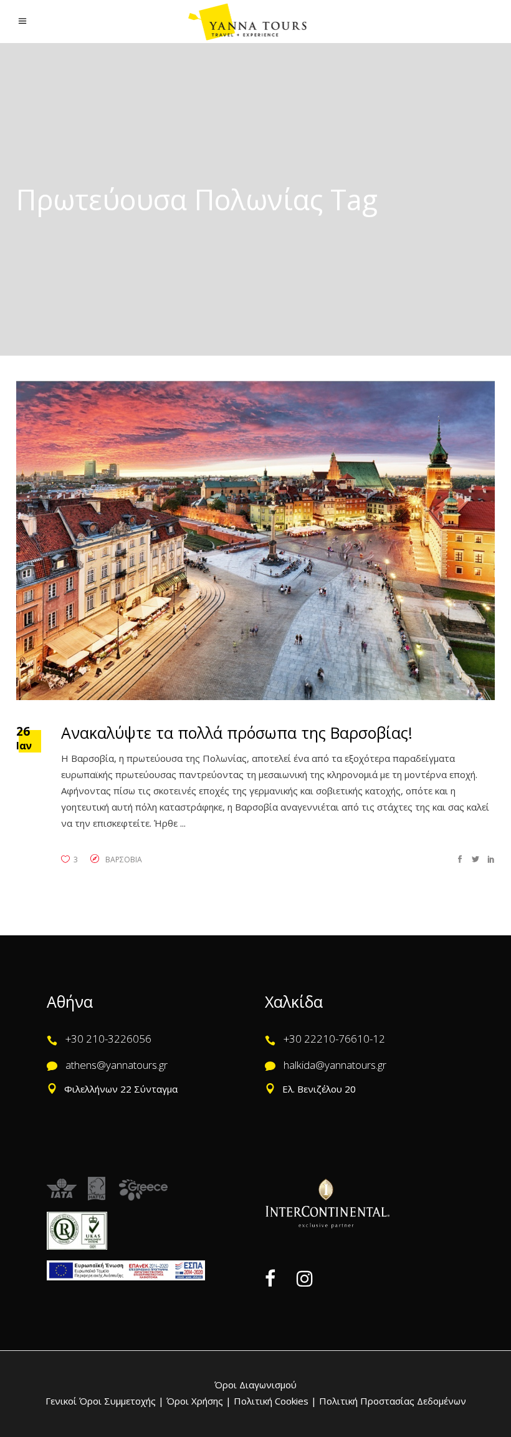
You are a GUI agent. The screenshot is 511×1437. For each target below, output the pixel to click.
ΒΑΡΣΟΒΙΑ (123, 859)
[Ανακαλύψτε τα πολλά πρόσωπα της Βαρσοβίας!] (255, 540)
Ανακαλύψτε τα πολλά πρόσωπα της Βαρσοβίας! (237, 732)
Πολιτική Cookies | (274, 1401)
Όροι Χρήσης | (198, 1401)
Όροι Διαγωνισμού (255, 1384)
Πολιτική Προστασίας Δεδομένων (391, 1401)
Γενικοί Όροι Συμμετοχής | (105, 1401)
